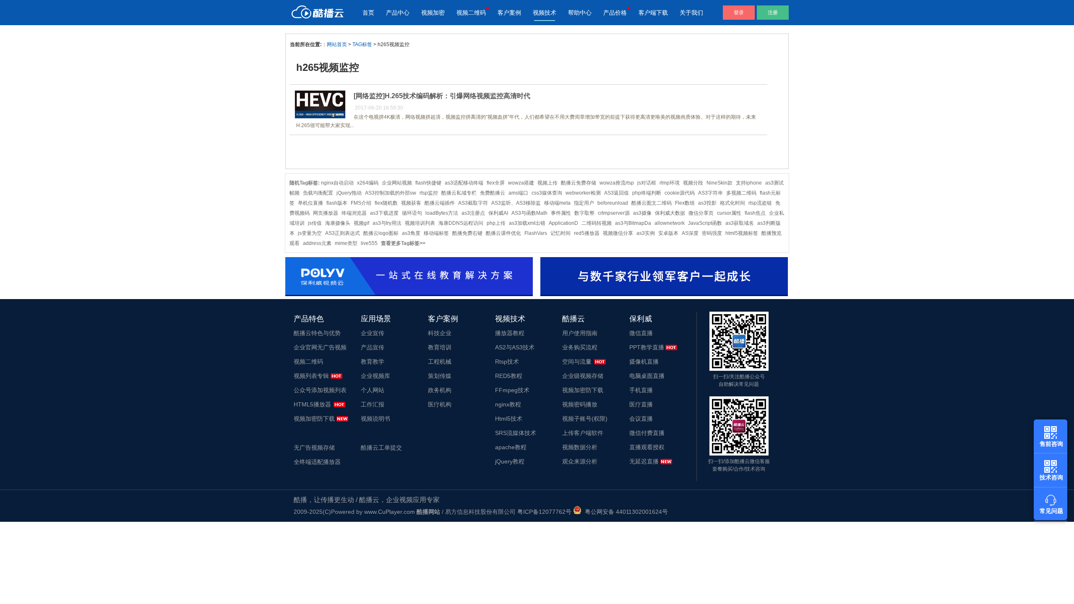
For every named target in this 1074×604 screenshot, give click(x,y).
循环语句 (412, 213)
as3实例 (645, 233)
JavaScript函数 (705, 223)
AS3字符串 (710, 193)
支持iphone (749, 183)
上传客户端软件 (582, 433)
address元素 (317, 243)
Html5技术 (508, 418)
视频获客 (411, 203)
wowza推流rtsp (617, 183)
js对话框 (646, 183)
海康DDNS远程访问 (460, 223)
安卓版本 (668, 233)
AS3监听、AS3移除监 (516, 203)
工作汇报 (372, 404)
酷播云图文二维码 (651, 203)
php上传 (496, 223)
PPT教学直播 (646, 347)
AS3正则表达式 (342, 233)
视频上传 (547, 183)
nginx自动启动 (337, 183)
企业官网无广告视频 (320, 347)
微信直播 (641, 333)
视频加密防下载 (314, 418)
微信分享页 (701, 213)
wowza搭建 (521, 183)
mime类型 (346, 243)
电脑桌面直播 (647, 375)
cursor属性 (729, 213)
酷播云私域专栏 (459, 193)
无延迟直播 (644, 461)
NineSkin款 (719, 183)
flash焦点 (755, 213)
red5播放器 (587, 233)
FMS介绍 (361, 203)
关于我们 (691, 12)
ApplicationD (563, 223)
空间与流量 (577, 361)
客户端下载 (653, 12)
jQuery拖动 (349, 193)
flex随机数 (386, 203)
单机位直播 (310, 203)
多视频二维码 (741, 193)
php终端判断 (646, 193)
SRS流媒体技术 (515, 433)
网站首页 (337, 44)
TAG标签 (362, 44)
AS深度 (690, 233)
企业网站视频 (397, 183)
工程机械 (439, 361)
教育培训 (439, 347)
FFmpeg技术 (512, 390)
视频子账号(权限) (584, 418)
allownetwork (669, 223)
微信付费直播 (647, 433)
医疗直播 (641, 404)
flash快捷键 (428, 183)
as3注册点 (473, 213)
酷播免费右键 (467, 233)
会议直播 (641, 418)
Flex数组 (685, 203)
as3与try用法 (387, 223)
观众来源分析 (579, 461)
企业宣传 (372, 333)
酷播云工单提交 (381, 447)
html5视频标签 (741, 233)
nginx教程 (508, 404)
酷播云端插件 (440, 203)
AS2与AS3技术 (514, 347)
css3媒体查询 (547, 193)
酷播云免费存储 (578, 183)
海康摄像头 (337, 223)
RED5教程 (508, 375)
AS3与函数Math (529, 213)
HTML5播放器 (312, 404)
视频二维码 (471, 12)
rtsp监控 (429, 193)
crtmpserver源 (614, 213)
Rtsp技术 (507, 361)
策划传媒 (439, 375)
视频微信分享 (618, 233)
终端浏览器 (354, 213)
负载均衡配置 (318, 193)
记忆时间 (560, 233)
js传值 (315, 223)
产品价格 (615, 12)
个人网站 (372, 390)
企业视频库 (375, 375)
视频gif (361, 223)
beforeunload (612, 203)
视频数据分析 (579, 447)
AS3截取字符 (473, 203)
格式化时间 (732, 203)
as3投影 (707, 203)
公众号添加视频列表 (320, 390)
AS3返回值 (616, 193)
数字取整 (584, 213)
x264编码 (367, 183)
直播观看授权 (647, 447)
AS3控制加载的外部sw (390, 193)
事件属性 (561, 213)
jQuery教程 (509, 461)
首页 (368, 12)
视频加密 (433, 12)
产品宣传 (372, 347)
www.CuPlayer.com (389, 511)
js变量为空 (310, 233)
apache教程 (511, 447)
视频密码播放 (579, 404)
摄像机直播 (644, 361)
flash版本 (336, 203)
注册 (773, 13)
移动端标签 (436, 233)
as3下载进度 (384, 213)
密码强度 (712, 233)
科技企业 (439, 333)
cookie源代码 (680, 193)
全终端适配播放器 (317, 461)
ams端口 (518, 193)
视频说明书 (375, 418)
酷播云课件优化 (503, 233)
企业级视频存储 (582, 375)
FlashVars (535, 233)
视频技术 (544, 12)
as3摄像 (642, 213)
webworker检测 (583, 193)
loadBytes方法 (441, 213)
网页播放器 (325, 213)
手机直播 (641, 390)
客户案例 (509, 12)
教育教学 (372, 361)
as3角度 (411, 233)
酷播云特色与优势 (317, 333)
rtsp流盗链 (760, 203)
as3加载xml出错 (527, 223)
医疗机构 (439, 404)
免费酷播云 (492, 193)
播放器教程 (509, 333)
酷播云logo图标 (381, 233)
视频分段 (693, 183)
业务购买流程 (579, 347)
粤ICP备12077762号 (544, 511)
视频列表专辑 (311, 375)
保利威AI (498, 213)
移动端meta (557, 203)
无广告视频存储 (314, 447)
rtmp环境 (670, 183)
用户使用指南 (579, 333)
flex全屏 (496, 183)
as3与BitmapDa (633, 223)
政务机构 (439, 390)
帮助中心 (580, 12)
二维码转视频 (596, 223)
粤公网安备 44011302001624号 (624, 511)
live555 (369, 243)
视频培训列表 (420, 223)
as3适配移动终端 (464, 183)
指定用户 (584, 203)
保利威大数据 (670, 213)
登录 (739, 13)
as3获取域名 (739, 223)
